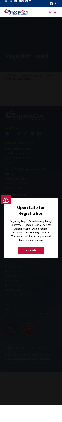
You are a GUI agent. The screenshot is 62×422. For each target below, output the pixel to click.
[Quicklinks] (55, 3)
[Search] (50, 12)
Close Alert (31, 250)
